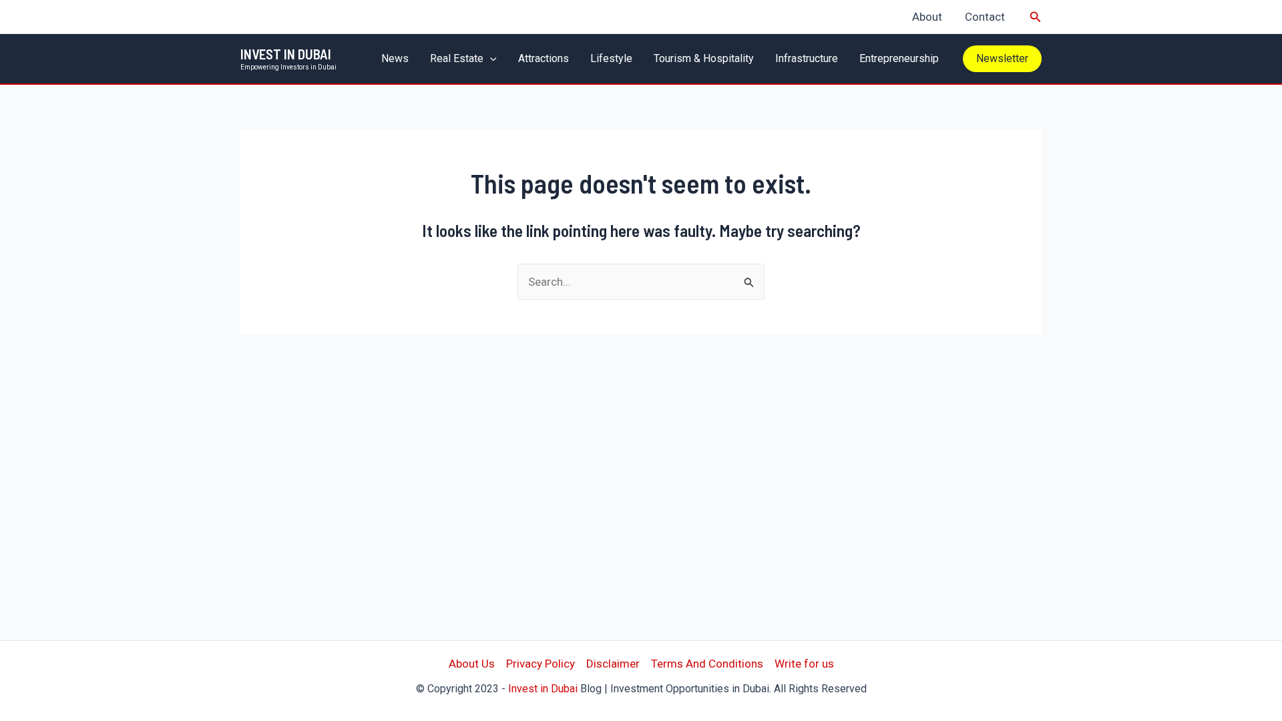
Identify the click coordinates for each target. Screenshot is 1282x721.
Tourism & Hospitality (704, 58)
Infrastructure (806, 58)
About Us (472, 663)
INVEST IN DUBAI (285, 53)
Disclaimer (613, 663)
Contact (985, 16)
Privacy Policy (540, 663)
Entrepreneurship (899, 58)
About (927, 16)
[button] (1036, 17)
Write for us (804, 663)
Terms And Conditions (707, 663)
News (395, 58)
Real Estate (456, 58)
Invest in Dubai (543, 688)
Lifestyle (611, 58)
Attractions (543, 58)
